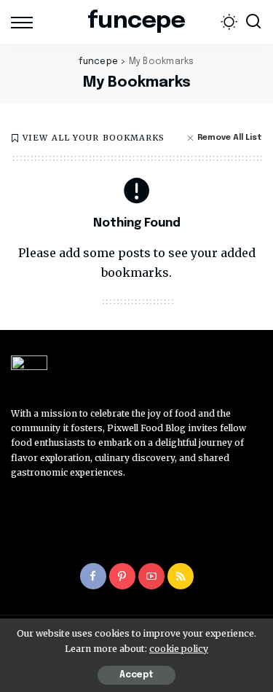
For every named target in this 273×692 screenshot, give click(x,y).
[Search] (253, 22)
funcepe (136, 21)
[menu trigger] (25, 22)
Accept (136, 675)
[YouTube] (151, 576)
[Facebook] (93, 576)
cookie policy (178, 648)
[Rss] (180, 576)
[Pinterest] (122, 576)
